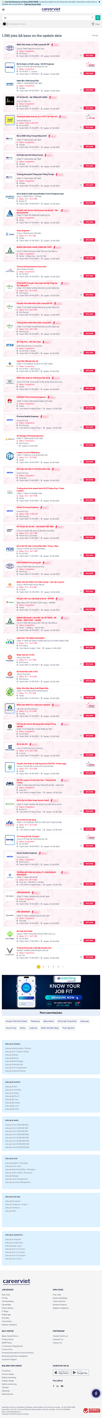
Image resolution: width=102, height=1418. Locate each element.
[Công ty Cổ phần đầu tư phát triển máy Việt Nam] (10, 767)
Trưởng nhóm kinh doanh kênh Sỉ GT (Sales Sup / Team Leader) (40, 489)
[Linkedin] (57, 1386)
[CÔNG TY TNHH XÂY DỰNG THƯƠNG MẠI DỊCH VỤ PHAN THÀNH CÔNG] (10, 642)
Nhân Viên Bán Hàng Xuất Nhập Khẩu (33, 688)
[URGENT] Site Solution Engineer (31, 397)
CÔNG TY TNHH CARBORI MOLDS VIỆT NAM (33, 896)
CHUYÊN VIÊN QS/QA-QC (27, 361)
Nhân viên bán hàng (50, 1028)
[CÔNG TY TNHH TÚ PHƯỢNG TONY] (10, 492)
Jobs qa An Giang (12, 1093)
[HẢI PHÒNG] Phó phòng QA (29, 562)
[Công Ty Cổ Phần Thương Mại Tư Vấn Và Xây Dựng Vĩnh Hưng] (10, 381)
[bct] (91, 1410)
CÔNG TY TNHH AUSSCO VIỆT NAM (30, 438)
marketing (35, 1021)
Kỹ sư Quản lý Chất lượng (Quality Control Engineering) (40, 193)
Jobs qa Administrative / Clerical (18, 1048)
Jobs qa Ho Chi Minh (13, 1090)
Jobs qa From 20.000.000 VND (17, 1141)
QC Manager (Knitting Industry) (30, 435)
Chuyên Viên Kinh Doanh (16, 1021)
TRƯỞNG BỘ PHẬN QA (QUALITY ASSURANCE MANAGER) (36, 873)
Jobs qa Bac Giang (12, 1102)
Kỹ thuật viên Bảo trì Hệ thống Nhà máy (33, 469)
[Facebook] (53, 1386)
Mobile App (6, 1314)
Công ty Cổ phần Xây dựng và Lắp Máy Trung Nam (35, 531)
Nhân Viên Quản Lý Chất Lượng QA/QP (33, 44)
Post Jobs (57, 1294)
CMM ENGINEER (23, 892)
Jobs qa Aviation (11, 1055)
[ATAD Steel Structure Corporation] (10, 345)
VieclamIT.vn (58, 1339)
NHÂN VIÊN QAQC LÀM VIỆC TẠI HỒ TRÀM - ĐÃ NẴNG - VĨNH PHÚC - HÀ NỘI (36, 618)
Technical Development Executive (31, 266)
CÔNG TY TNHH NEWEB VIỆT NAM (29, 83)
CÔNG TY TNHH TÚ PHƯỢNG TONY (29, 493)
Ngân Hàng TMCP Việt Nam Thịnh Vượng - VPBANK (36, 603)
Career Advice (7, 1308)
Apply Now (89, 55)
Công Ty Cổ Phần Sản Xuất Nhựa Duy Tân (32, 67)
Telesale (5, 1387)
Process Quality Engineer (28, 416)
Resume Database (60, 1298)
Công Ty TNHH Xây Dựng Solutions (30, 748)
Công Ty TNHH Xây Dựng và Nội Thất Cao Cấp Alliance (37, 251)
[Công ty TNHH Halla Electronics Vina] (10, 48)
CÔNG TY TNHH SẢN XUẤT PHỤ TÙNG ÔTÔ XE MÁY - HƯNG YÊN (40, 785)
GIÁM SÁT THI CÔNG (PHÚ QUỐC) (31, 638)
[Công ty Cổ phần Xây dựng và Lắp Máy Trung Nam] (10, 530)
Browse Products (60, 1304)
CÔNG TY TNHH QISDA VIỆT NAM (29, 140)
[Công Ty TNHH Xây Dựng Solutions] (10, 748)
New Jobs (6, 1294)
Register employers (61, 1308)
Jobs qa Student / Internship (16, 1163)
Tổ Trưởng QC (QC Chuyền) (28, 836)
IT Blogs (5, 1311)
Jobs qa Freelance (12, 1207)
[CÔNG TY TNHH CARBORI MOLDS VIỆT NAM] (10, 896)
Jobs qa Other (10, 1211)
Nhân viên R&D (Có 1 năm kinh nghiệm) (33, 704)
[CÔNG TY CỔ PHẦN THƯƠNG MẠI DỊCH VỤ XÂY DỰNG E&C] (10, 287)
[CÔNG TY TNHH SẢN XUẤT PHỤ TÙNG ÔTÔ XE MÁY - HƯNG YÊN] (10, 784)
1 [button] (38, 967)
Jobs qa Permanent (13, 1201)
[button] (99, 2)
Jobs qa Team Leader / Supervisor (18, 1172)
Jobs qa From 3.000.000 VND (16, 1125)
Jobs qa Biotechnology (14, 1061)
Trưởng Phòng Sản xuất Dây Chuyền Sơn (34, 948)
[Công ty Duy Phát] (10, 658)
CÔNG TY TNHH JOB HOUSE (27, 877)
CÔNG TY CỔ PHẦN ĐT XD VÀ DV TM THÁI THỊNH (35, 364)
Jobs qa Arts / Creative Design (17, 1051)
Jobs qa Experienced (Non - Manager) (20, 1169)
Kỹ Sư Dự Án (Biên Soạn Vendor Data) (33, 800)
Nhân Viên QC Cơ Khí (25, 655)
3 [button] (48, 967)
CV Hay (5, 1298)
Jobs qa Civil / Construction (16, 1067)
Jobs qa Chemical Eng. (14, 1064)
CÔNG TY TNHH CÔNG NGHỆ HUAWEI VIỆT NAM (34, 401)
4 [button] (53, 967)
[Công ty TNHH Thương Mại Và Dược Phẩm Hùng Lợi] (10, 935)
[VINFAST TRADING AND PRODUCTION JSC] (10, 951)
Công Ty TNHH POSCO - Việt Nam (29, 196)
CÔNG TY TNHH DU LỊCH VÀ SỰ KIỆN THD (32, 455)
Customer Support (9, 1359)
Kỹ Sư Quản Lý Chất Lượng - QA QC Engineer (35, 64)
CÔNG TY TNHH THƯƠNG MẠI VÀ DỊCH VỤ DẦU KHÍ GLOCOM (39, 804)
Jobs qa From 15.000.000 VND (17, 1137)
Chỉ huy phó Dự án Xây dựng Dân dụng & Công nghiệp (36, 725)
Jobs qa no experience (14, 1242)
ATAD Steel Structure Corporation (30, 346)
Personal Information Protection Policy (18, 1353)
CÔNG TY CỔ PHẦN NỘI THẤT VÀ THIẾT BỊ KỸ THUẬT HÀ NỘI (39, 822)
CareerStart (7, 1321)
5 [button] (58, 967)
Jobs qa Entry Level (13, 1166)
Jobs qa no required (13, 1239)
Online (23, 1028)
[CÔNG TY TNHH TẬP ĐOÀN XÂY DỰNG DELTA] (10, 214)
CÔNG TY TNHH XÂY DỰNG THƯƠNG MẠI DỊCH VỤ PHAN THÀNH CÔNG (43, 641)
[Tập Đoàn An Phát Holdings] (10, 708)
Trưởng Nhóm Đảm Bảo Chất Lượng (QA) (34, 322)
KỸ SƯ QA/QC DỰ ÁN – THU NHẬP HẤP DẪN (35, 526)
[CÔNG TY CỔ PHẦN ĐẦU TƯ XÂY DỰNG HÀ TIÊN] (10, 727)
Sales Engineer (23, 230)
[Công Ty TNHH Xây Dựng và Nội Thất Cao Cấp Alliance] (10, 251)
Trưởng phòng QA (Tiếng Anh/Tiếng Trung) (35, 174)
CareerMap (6, 1304)
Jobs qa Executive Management (17, 1182)
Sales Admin (48, 1021)
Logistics (33, 1028)
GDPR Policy (7, 1343)
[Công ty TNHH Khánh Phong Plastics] (10, 585)
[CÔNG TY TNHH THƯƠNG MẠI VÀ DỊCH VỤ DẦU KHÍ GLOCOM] (10, 804)
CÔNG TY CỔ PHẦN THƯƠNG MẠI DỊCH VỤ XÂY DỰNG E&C (38, 288)
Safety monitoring (9, 1384)
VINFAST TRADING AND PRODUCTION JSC (33, 950)
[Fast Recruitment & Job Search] (51, 9)
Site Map (5, 1318)
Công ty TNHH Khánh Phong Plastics (30, 585)
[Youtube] (62, 1386)
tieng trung (11, 1028)
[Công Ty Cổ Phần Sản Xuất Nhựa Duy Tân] (10, 67)
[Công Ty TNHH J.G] (10, 101)
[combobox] (48, 17)
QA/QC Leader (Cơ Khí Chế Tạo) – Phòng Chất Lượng (36, 781)
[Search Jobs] (97, 17)
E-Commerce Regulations (12, 1346)
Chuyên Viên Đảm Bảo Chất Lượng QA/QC (34, 303)
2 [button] (43, 967)
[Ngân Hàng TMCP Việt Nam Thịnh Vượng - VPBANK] (10, 602)
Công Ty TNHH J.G (24, 101)
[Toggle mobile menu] (3, 9)
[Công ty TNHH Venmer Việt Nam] (10, 234)
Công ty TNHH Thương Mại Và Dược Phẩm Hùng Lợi (36, 934)
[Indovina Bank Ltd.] (10, 120)
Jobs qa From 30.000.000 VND (17, 1144)
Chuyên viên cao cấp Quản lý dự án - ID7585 (35, 598)
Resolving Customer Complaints (15, 1356)
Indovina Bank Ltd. (24, 121)
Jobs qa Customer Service (15, 1071)
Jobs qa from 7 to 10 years (15, 1255)
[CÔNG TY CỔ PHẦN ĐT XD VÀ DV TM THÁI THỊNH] (10, 365)
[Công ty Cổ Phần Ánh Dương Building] (10, 549)
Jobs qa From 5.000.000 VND (16, 1128)
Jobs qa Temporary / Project (16, 1204)
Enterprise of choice (18, 24)
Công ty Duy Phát (23, 657)
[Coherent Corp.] (10, 420)
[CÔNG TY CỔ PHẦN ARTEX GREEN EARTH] (10, 692)
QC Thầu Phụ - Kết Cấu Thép (29, 341)
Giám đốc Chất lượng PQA (28, 80)
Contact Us (57, 1343)
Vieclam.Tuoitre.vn (60, 1336)
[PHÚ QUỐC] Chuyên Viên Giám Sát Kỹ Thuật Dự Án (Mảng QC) (37, 284)
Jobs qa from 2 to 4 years (15, 1249)
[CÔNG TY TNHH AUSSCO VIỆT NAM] (10, 439)
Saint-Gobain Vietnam (25, 269)
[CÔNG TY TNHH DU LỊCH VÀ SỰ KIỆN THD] (10, 456)
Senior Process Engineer (28, 507)
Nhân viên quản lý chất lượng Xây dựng (33, 377)
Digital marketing (9, 1377)
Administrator (7, 1394)
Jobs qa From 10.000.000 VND (17, 1134)
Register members (9, 1324)
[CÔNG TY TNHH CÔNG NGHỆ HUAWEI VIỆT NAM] (10, 400)
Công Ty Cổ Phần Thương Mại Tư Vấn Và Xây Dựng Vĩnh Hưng (39, 382)
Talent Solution (59, 1301)
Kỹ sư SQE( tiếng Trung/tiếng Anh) (32, 135)
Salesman (84, 1021)
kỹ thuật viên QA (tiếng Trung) (30, 155)
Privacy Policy (7, 1339)
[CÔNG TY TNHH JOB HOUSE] (10, 876)
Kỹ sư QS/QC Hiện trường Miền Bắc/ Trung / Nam (37, 546)
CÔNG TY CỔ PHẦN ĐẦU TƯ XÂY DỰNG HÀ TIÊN (34, 729)
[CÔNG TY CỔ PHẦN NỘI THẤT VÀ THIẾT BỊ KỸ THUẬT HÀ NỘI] (10, 823)
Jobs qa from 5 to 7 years (15, 1252)
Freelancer (6, 1371)
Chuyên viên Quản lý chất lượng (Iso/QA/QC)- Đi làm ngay (41, 763)
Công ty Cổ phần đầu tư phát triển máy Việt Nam (35, 766)
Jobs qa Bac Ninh (12, 1109)
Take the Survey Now (32, 4)
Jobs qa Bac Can (11, 1099)
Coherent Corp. (23, 420)
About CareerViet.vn (10, 1336)
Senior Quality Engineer (27, 853)
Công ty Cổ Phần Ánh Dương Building (31, 549)
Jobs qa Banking (11, 1058)
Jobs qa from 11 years (13, 1258)
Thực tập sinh (68, 1028)
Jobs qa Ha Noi (11, 1086)
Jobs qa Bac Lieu (12, 1106)
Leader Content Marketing (28, 452)
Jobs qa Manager (12, 1176)
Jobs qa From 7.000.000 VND (16, 1131)
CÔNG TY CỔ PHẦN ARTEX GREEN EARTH (32, 691)
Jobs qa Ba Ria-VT (12, 1096)
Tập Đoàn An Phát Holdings (27, 709)
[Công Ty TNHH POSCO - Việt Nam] (10, 197)
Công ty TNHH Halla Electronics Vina (30, 49)
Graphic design (8, 1381)
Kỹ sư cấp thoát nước (67, 1021)
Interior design (8, 1374)
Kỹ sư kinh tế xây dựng (26, 819)
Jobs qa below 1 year (13, 1246)
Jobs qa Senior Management (16, 1179)
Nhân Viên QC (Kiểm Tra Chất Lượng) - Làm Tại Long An (40, 582)
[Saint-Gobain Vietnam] (10, 270)
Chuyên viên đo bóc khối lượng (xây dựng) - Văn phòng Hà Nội (37, 211)
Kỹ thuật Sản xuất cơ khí (27, 671)
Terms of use (7, 1349)
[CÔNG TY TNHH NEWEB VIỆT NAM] (10, 84)
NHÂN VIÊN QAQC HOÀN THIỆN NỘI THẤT (34, 247)
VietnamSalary (8, 1301)
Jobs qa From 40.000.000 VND (17, 1147)
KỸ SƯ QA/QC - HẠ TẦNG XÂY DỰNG (32, 97)
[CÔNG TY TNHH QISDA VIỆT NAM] (10, 139)
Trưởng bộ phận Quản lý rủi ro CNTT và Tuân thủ (37, 116)
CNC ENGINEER (23, 911)
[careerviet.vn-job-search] (61, 1372)
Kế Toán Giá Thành (24, 931)
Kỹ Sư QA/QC (22, 744)
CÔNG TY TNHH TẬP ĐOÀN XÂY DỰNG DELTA (33, 215)
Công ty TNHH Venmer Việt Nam (29, 233)
